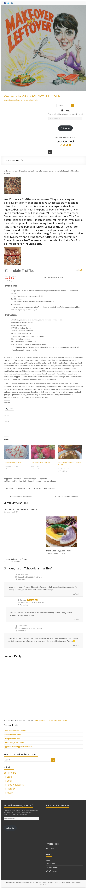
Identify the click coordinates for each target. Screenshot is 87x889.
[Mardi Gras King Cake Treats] (61, 517)
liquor (30, 481)
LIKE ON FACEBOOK (57, 805)
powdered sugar (50, 481)
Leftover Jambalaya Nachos (15, 730)
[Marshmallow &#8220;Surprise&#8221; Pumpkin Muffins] (70, 452)
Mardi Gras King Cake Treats (58, 550)
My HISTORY (9, 789)
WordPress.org (51, 871)
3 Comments (50, 488)
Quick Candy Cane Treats (13, 462)
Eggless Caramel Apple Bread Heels (18, 746)
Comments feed (52, 867)
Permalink (22, 579)
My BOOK (8, 781)
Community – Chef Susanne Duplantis (20, 509)
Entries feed (50, 864)
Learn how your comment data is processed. (51, 720)
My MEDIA (8, 793)
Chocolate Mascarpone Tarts (41, 462)
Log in (48, 860)
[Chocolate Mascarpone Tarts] (43, 452)
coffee (14, 481)
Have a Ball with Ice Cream (15, 559)
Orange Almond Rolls (12, 738)
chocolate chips (30, 478)
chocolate (17, 478)
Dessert (38, 488)
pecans (38, 481)
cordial (23, 481)
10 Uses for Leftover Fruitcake (67, 496)
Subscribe (65, 128)
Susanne (10, 488)
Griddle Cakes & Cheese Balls (19, 496)
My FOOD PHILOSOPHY (14, 785)
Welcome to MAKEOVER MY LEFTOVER (32, 96)
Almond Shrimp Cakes (12, 734)
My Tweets (50, 849)
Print (80, 270)
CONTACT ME (10, 773)
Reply (77, 594)
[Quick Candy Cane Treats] (16, 452)
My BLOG (8, 777)
